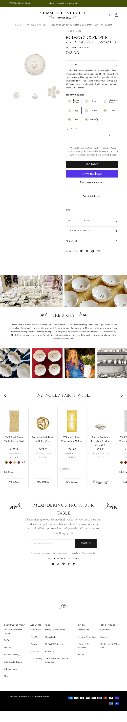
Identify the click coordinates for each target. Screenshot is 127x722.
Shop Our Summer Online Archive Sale (63, 3)
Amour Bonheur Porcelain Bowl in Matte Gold (100, 441)
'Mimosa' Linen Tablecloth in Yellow (71, 439)
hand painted (110, 84)
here (95, 553)
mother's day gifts (37, 25)
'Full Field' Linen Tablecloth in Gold (14, 439)
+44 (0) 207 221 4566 (19, 3)
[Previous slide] (5, 396)
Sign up (86, 543)
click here (111, 154)
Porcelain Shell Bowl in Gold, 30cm (42, 439)
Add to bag (43, 481)
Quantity (72, 129)
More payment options (92, 182)
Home (18, 25)
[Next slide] (122, 396)
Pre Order (14, 481)
